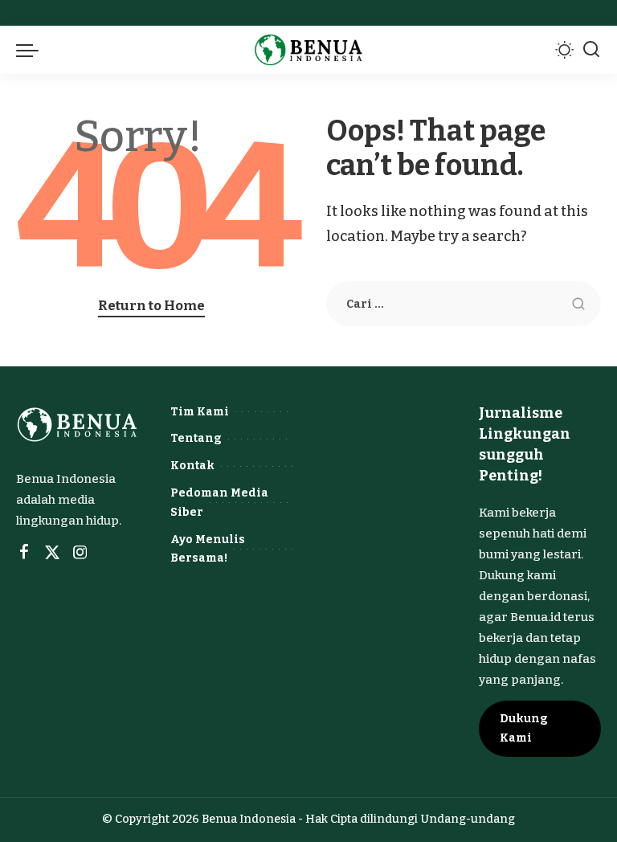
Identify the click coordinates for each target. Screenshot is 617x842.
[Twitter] (52, 552)
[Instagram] (80, 552)
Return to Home (151, 305)
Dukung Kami (524, 728)
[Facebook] (24, 552)
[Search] (591, 50)
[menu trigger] (31, 50)
